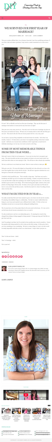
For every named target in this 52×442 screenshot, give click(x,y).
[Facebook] (22, 14)
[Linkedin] (16, 255)
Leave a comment (38, 35)
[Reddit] (13, 255)
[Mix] (5, 255)
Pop (26, 24)
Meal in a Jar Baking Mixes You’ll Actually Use (46, 417)
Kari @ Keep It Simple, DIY (16, 35)
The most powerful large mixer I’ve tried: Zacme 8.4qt (6, 417)
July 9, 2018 (28, 35)
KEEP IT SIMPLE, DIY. (25, 440)
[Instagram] (29, 14)
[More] (21, 255)
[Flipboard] (19, 255)
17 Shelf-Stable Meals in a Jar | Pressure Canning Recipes (36, 417)
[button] (49, 405)
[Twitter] (27, 14)
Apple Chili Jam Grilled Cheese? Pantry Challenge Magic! (16, 418)
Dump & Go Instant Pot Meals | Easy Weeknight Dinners (26, 418)
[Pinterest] (24, 14)
